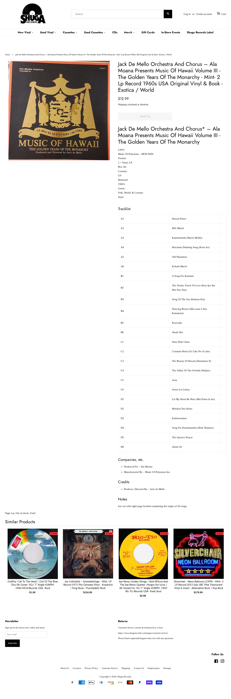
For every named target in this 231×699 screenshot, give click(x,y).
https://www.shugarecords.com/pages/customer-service (143, 633)
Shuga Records (124, 677)
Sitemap (167, 668)
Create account (204, 14)
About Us (64, 668)
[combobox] (121, 14)
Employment (153, 668)
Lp (12, 513)
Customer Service (110, 668)
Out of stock (22, 513)
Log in (187, 14)
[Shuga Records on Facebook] (216, 662)
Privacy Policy (91, 668)
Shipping (122, 104)
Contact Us (139, 668)
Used (32, 513)
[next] (218, 559)
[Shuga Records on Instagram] (222, 662)
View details (32, 557)
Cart (224, 14)
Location (77, 668)
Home (7, 54)
